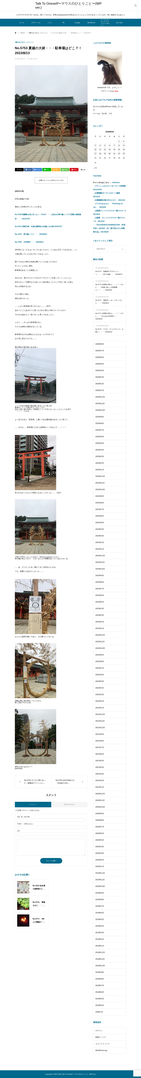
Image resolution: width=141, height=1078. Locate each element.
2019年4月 (99, 926)
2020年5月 (99, 840)
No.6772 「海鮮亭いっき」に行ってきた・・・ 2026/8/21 (108, 301)
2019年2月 (99, 939)
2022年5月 (99, 681)
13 (109, 149)
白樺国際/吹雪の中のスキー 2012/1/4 (110, 200)
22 (119, 153)
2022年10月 (100, 648)
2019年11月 (100, 880)
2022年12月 (100, 635)
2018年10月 (100, 966)
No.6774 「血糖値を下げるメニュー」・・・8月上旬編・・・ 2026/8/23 (108, 272)
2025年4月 (99, 450)
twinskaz (116, 182)
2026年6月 (99, 357)
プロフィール (35, 22)
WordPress (91, 22)
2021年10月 (100, 728)
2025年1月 (99, 470)
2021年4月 (99, 767)
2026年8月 (99, 344)
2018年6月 (99, 992)
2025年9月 (99, 417)
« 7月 (95, 168)
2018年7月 (99, 985)
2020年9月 (99, 813)
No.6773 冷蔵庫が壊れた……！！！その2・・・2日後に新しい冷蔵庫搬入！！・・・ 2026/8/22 (109, 287)
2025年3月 (99, 456)
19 (105, 153)
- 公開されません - (25, 824)
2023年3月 (99, 615)
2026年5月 (99, 364)
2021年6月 (99, 754)
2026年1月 (99, 390)
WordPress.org (101, 1050)
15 (119, 149)
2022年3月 (99, 694)
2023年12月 (100, 556)
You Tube (119, 22)
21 (114, 153)
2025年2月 (99, 463)
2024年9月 (99, 496)
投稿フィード (100, 1037)
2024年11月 (100, 483)
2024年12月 (100, 476)
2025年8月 (99, 423)
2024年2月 (99, 542)
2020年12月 (100, 794)
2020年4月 (99, 847)
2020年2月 (99, 860)
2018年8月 (99, 979)
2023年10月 (100, 569)
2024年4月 (99, 529)
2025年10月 (100, 410)
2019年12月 (100, 873)
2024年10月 (100, 489)
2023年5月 (99, 602)
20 (109, 153)
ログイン (98, 1030)
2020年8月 (99, 820)
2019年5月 (99, 919)
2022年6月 (99, 675)
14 (114, 149)
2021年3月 (99, 774)
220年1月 (99, 1012)
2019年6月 (99, 913)
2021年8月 (99, 741)
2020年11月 (100, 800)
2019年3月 (99, 933)
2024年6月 (99, 516)
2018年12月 (100, 952)
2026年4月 (99, 370)
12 (105, 149)
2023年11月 (100, 562)
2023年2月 (99, 622)
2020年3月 (99, 853)
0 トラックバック (69, 804)
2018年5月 (99, 999)
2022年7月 (99, 668)
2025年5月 (99, 443)
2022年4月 (99, 688)
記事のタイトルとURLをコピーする (51, 180)
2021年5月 (99, 761)
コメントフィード (102, 1044)
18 (100, 153)
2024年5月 (99, 523)
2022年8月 (99, 661)
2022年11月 (100, 642)
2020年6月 (99, 833)
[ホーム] (16, 33)
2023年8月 (99, 582)
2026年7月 (99, 351)
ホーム (21, 22)
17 (95, 153)
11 (100, 149)
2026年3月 (99, 377)
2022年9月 (99, 655)
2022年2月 (99, 701)
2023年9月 (99, 575)
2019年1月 (99, 946)
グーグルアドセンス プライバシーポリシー (105, 22)
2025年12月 (100, 397)
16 (124, 149)
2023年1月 (99, 628)
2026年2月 (99, 384)
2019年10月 (100, 886)
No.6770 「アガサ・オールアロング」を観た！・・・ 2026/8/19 (109, 330)
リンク (49, 22)
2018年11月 (100, 959)
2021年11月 (100, 721)
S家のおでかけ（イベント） (24, 42)
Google (77, 22)
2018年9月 (99, 972)
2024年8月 (99, 503)
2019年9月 (99, 893)
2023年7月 (99, 589)
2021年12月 (100, 714)
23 (124, 153)
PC (63, 22)
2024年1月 (99, 549)
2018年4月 (99, 1005)
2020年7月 (99, 827)
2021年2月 (99, 780)
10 (95, 149)
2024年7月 (99, 509)
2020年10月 (100, 807)
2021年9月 (99, 734)
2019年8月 (99, 899)
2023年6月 (99, 595)
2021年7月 (99, 747)
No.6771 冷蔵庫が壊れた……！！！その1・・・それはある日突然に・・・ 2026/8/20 (109, 316)
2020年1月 (99, 866)
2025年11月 (100, 403)
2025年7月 (99, 430)
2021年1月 (99, 787)
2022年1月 (99, 708)
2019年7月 (99, 906)
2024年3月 (99, 536)
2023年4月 (99, 608)
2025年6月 (99, 437)
